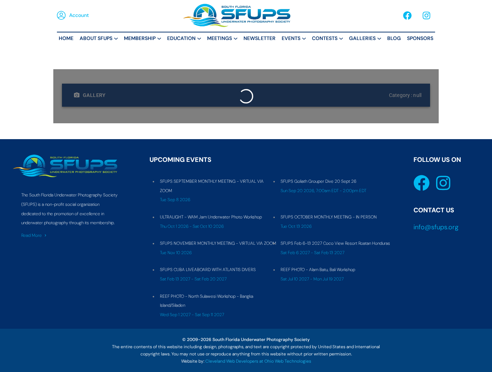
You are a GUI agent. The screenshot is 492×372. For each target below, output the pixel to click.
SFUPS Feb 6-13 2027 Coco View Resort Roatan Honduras (335, 243)
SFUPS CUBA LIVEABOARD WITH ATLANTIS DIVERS (208, 270)
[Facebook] (407, 15)
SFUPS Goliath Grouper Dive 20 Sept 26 (318, 181)
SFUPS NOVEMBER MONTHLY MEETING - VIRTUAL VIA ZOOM (218, 243)
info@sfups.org (436, 227)
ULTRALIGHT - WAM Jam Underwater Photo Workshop (211, 217)
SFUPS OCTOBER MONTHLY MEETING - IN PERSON (329, 217)
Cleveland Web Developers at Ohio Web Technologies (258, 361)
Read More (31, 235)
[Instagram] (426, 15)
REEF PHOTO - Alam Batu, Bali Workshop (318, 270)
